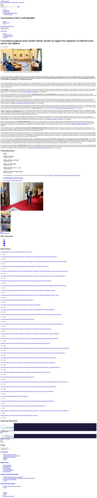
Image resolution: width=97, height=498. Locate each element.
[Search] (18, 7)
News (4, 33)
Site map (5, 493)
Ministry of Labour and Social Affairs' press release (23, 103)
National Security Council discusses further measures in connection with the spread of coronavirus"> (23, 405)
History (5, 459)
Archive (5, 480)
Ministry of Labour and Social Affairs (64, 108)
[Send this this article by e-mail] (4, 243)
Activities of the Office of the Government (12, 477)
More (2, 441)
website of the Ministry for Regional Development (40, 147)
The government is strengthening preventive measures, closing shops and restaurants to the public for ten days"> (26, 372)
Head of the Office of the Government (12, 486)
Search (2, 6)
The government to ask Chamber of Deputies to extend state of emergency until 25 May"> (21, 304)
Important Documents (8, 36)
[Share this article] (4, 240)
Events (4, 487)
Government (6, 10)
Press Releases (6, 467)
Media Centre (6, 12)
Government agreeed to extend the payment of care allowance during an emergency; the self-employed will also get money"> (29, 357)
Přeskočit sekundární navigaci (7, 26)
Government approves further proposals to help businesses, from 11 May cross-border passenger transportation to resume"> (28, 290)
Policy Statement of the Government (11, 455)
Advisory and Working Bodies (10, 13)
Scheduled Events (7, 34)
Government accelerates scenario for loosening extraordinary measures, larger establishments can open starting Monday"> (28, 309)
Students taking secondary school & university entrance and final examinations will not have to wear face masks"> (26, 280)
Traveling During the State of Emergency (13, 178)
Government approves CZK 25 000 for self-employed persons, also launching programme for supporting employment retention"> (30, 338)
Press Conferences (7, 469)
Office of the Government (8, 483)
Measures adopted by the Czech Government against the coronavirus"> (16, 251)
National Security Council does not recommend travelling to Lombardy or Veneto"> (19, 415)
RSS (4, 495)
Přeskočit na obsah (5, 1)
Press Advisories (7, 465)
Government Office (7, 14)
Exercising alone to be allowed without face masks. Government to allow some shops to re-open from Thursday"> (26, 328)
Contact (5, 492)
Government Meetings (8, 470)
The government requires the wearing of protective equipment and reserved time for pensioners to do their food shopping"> (28, 362)
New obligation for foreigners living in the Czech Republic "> (14, 396)
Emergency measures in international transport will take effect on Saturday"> (18, 377)
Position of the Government (9, 457)
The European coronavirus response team (12, 180)
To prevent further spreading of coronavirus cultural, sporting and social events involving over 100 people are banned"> (27, 391)
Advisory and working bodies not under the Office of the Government (19, 478)
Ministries (5, 458)
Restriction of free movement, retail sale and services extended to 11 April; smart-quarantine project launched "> (26, 343)
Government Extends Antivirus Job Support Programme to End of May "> (17, 300)
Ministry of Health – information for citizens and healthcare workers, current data (62, 175)
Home (4, 9)
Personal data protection (8, 496)
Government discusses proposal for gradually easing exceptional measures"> (18, 319)
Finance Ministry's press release (30, 91)
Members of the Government (9, 454)
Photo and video (7, 471)
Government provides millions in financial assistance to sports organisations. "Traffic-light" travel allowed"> (25, 266)
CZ (1, 3)
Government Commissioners (9, 479)
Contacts (5, 37)
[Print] (4, 245)
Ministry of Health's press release (79, 124)
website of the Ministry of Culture (54, 119)
